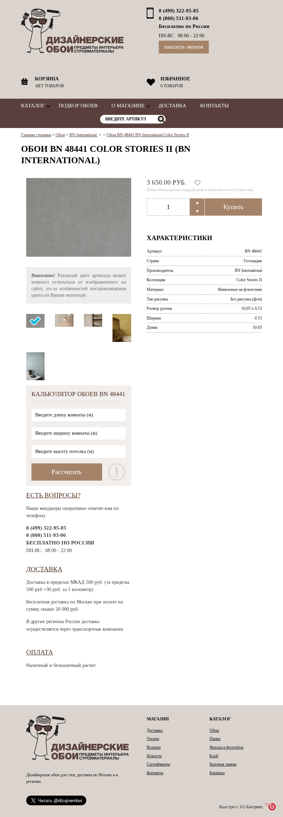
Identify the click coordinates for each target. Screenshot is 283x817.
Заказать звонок (184, 46)
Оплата (39, 652)
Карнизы (217, 772)
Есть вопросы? (53, 495)
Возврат (154, 747)
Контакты (214, 105)
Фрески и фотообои (226, 747)
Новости (154, 756)
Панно (215, 738)
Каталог (33, 105)
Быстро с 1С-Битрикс (241, 807)
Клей (213, 756)
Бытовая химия (222, 764)
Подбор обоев (78, 105)
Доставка (172, 105)
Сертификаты (158, 764)
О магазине (128, 105)
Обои (214, 730)
